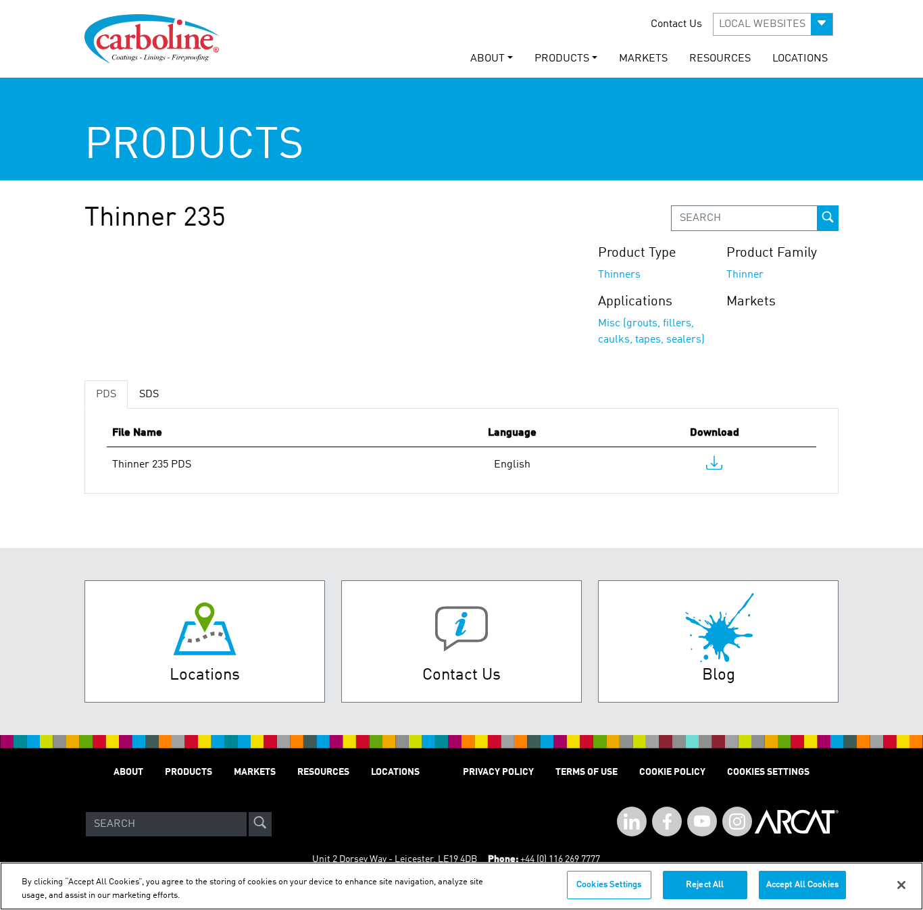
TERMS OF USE (586, 772)
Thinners (619, 275)
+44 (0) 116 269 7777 (560, 859)
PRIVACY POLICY (498, 772)
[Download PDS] (714, 466)
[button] (773, 24)
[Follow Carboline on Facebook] (667, 821)
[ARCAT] (797, 824)
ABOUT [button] (487, 58)
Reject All (705, 884)
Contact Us (676, 24)
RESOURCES (720, 58)
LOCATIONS (800, 58)
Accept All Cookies (802, 884)
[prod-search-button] (828, 218)
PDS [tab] (106, 394)
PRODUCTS (188, 772)
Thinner (745, 275)
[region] (461, 886)
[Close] (901, 885)
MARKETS (643, 58)
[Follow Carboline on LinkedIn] (632, 821)
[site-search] (260, 824)
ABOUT (128, 772)
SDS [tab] (149, 394)
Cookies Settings (608, 884)
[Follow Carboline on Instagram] (737, 821)
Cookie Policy (672, 772)
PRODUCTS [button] (561, 58)
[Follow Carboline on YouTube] (702, 821)
